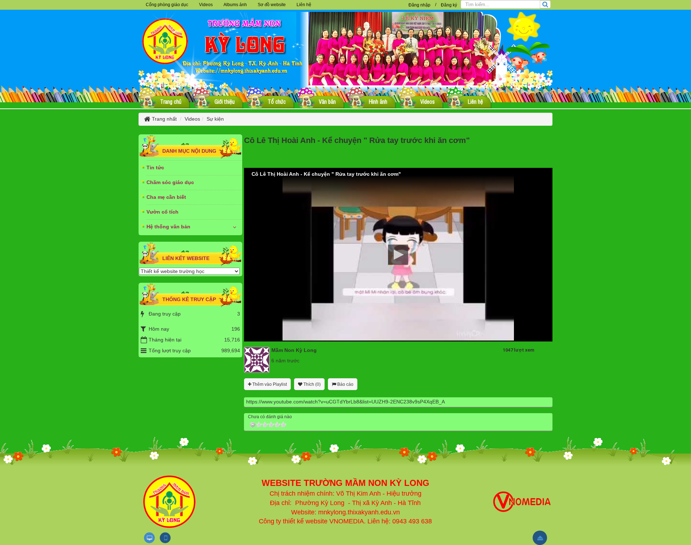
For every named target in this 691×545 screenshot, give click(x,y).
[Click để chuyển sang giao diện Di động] (165, 537)
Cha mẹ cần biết (166, 197)
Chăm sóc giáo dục (170, 182)
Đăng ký (449, 5)
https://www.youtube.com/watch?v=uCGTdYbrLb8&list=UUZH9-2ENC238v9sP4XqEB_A (345, 402)
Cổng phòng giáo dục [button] (167, 4)
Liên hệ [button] (304, 4)
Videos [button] (206, 4)
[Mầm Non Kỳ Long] (257, 359)
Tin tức (155, 167)
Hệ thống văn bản (168, 226)
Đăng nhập (419, 5)
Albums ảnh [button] (235, 4)
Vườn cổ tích (162, 212)
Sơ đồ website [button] (272, 4)
